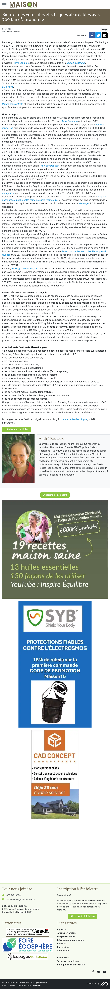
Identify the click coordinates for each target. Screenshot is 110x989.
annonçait (24, 268)
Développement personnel (70, 940)
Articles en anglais (66, 933)
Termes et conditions (68, 961)
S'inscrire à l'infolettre (55, 495)
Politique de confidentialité (71, 964)
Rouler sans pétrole (12, 104)
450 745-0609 (13, 895)
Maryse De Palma (66, 936)
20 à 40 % (7, 86)
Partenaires (63, 947)
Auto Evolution (70, 121)
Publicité (61, 943)
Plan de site (63, 957)
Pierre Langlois (21, 62)
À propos (61, 929)
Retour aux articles (17, 429)
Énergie (104, 30)
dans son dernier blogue (74, 419)
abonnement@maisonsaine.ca (20, 899)
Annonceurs (63, 950)
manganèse (8, 193)
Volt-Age (84, 203)
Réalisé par (92, 984)
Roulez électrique (75, 62)
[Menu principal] (4, 4)
